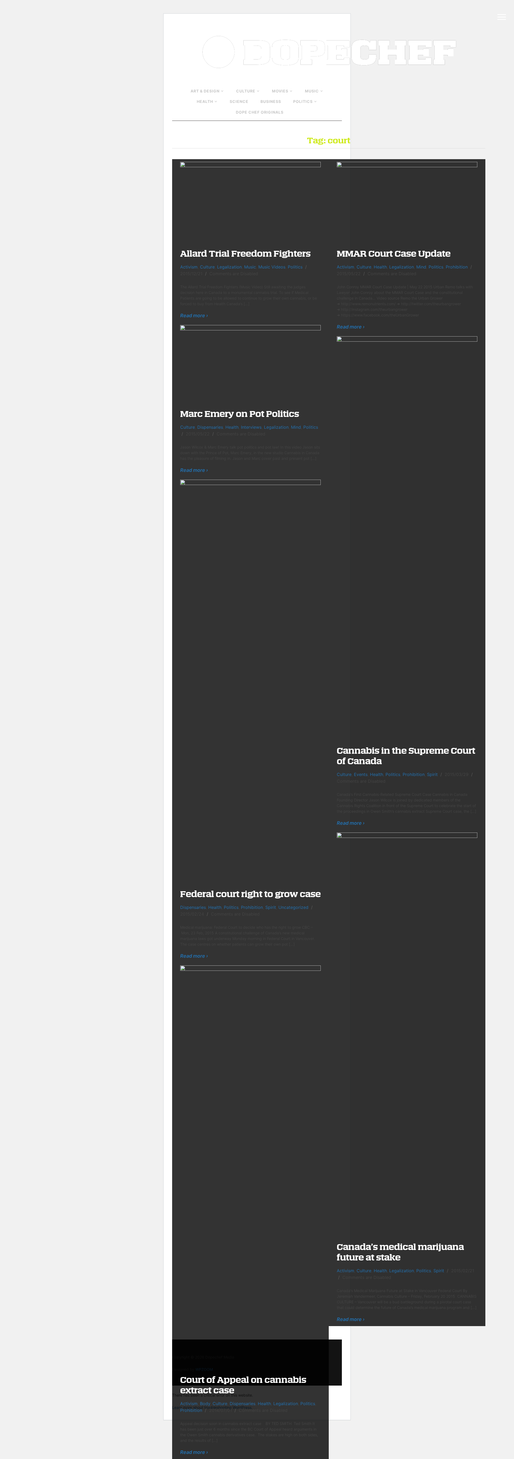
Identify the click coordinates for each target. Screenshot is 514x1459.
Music (312, 91)
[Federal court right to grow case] (250, 680)
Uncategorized (293, 907)
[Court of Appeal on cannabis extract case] (250, 1166)
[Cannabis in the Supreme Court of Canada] (407, 536)
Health (205, 101)
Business (270, 101)
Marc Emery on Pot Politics (239, 413)
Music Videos (271, 267)
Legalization (229, 267)
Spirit (432, 774)
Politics (303, 101)
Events (361, 774)
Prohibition (457, 267)
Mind (421, 267)
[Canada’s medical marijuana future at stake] (407, 1033)
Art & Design (205, 91)
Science (239, 101)
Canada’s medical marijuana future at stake (400, 1251)
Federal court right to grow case (250, 893)
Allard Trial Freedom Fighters (245, 253)
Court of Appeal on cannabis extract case (243, 1384)
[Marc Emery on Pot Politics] (250, 362)
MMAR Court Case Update (394, 253)
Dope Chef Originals (260, 112)
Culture (245, 91)
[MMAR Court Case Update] (407, 201)
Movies (280, 91)
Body (205, 1403)
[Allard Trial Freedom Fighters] (250, 201)
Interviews (251, 427)
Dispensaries (210, 427)
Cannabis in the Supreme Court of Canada (406, 755)
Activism (189, 267)
